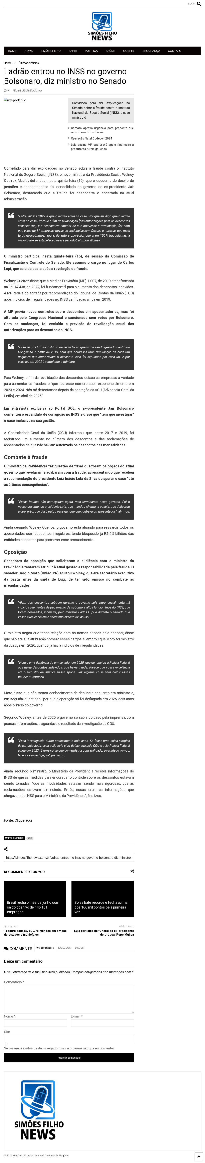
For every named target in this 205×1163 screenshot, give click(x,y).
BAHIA (73, 50)
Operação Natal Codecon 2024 (91, 138)
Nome (9, 1016)
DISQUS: (79, 947)
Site (7, 1032)
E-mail (77, 1016)
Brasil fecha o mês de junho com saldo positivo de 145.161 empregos (33, 907)
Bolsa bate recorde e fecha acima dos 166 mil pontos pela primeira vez (101, 907)
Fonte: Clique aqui (18, 820)
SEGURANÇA (151, 50)
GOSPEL (129, 50)
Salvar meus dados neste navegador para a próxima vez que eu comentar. (59, 1048)
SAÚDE (110, 50)
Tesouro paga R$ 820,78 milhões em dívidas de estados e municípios (35, 933)
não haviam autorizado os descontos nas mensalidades (81, 445)
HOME (12, 50)
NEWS (28, 50)
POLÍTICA (91, 50)
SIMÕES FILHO (51, 50)
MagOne (63, 1155)
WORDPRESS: (45, 948)
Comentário (14, 982)
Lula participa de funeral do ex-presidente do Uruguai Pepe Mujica (104, 933)
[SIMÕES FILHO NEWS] (102, 40)
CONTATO (174, 50)
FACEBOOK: (64, 947)
